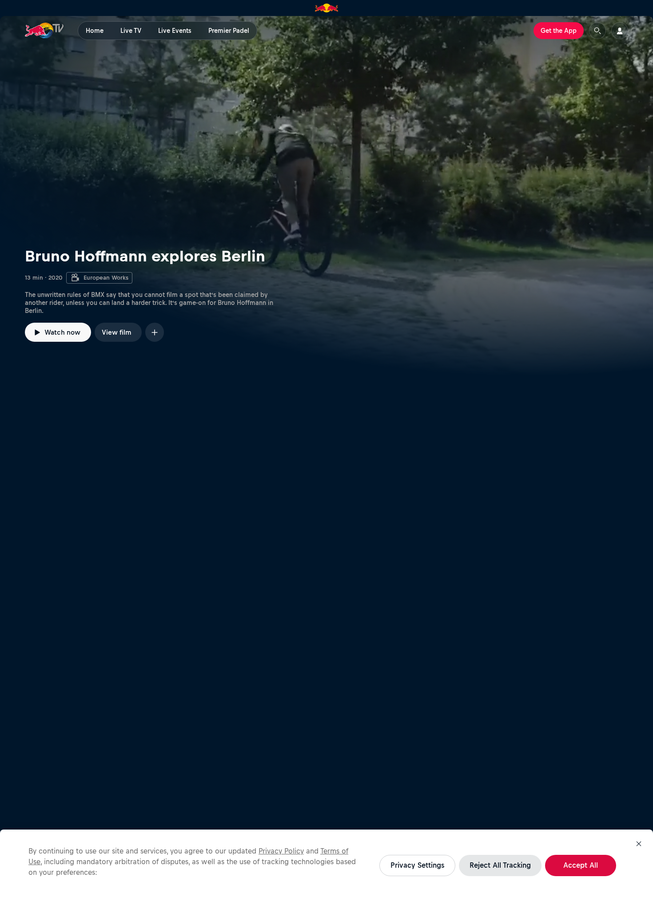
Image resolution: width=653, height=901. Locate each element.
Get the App (559, 30)
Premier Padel (228, 30)
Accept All (580, 865)
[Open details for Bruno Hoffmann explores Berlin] (326, 195)
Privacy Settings (417, 865)
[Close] (639, 844)
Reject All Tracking (500, 865)
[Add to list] (154, 332)
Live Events (174, 30)
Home (95, 30)
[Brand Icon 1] (326, 8)
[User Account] (619, 30)
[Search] (597, 30)
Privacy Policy (281, 851)
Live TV (130, 30)
